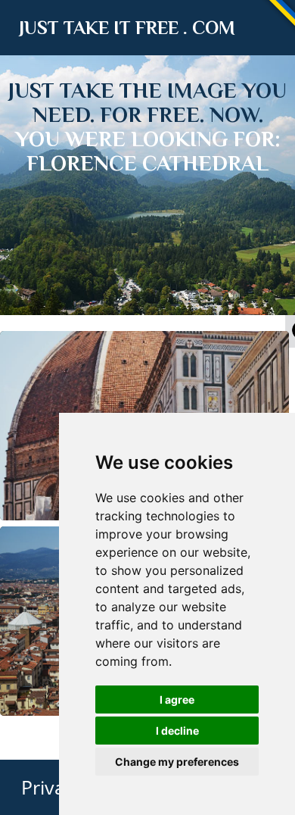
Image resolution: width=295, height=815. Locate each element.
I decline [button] (177, 730)
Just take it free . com (127, 28)
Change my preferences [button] (177, 761)
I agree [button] (177, 699)
